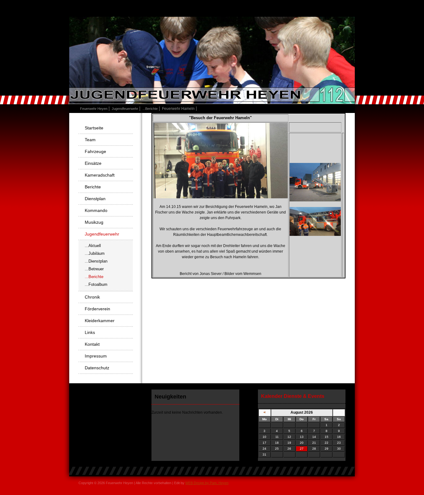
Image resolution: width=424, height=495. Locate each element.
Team (90, 139)
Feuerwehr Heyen (93, 108)
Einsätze (93, 163)
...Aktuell (93, 245)
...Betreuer (94, 269)
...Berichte (150, 108)
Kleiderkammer (100, 320)
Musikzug (94, 222)
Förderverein (97, 308)
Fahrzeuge (95, 151)
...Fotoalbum (96, 284)
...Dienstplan (96, 261)
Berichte (93, 186)
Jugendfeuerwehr (125, 108)
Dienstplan (95, 198)
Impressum (96, 355)
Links (90, 332)
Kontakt (92, 344)
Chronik (92, 297)
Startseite (94, 127)
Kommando (96, 210)
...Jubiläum (95, 253)
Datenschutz (97, 367)
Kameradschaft (100, 175)
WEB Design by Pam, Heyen (206, 483)
